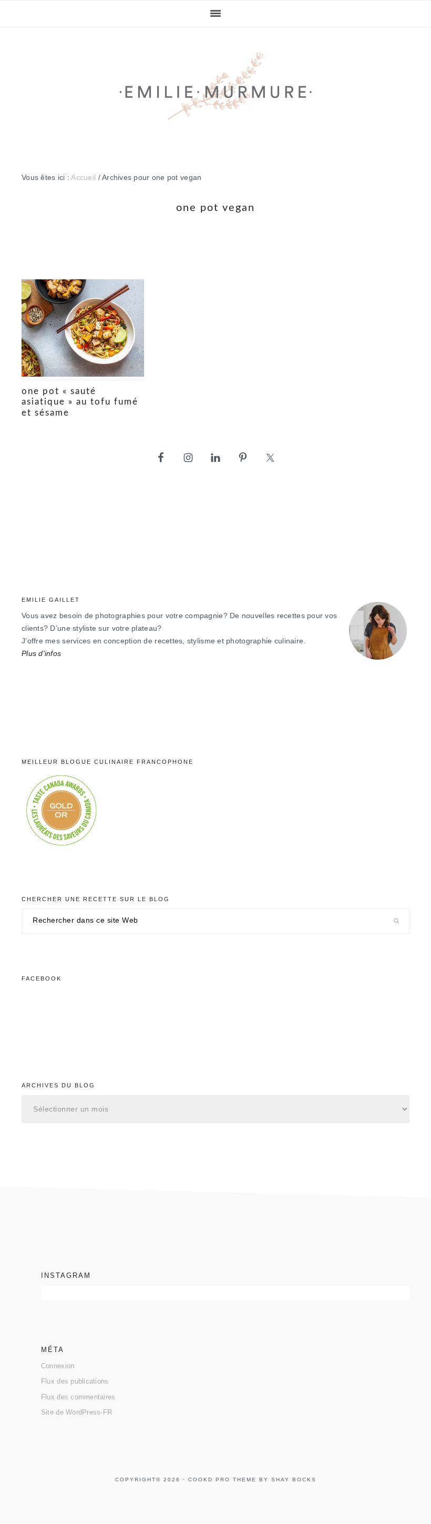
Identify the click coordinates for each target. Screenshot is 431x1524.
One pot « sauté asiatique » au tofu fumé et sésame (80, 402)
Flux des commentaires (78, 1397)
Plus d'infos (41, 654)
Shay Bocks (293, 1479)
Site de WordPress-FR (76, 1412)
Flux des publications (75, 1381)
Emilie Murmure (215, 90)
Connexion (57, 1366)
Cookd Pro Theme (222, 1479)
